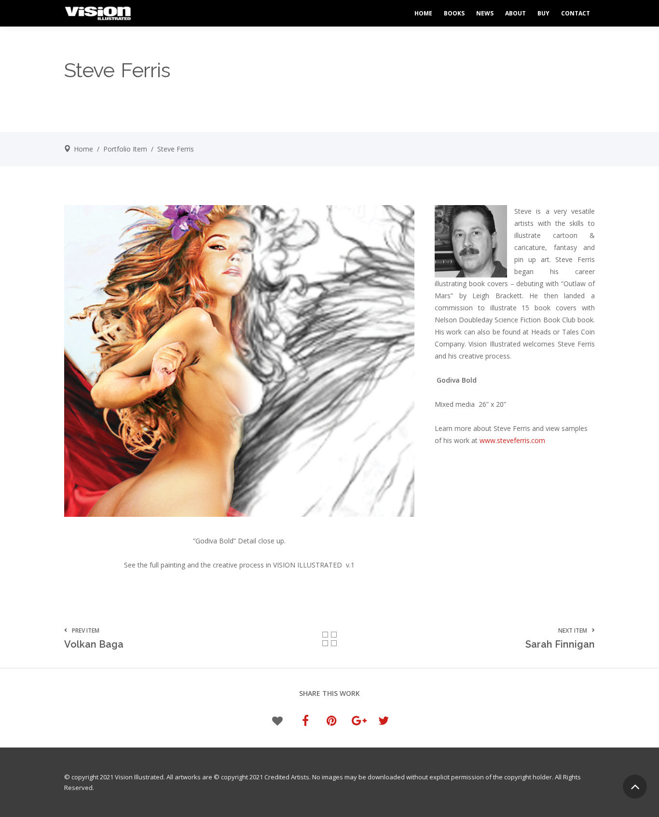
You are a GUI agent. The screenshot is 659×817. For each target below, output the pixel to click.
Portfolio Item (125, 148)
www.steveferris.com (512, 440)
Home (83, 148)
